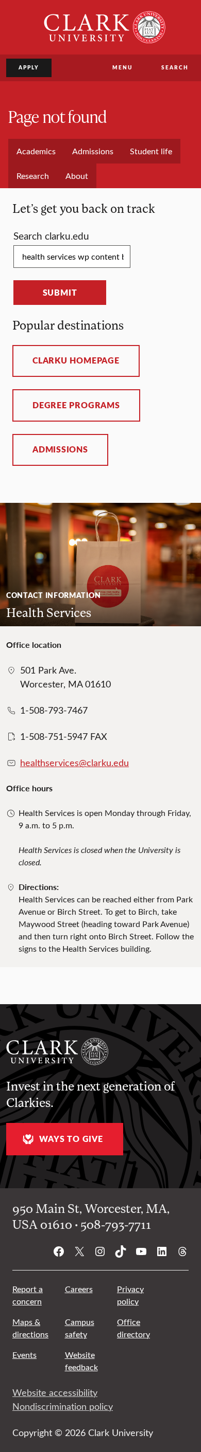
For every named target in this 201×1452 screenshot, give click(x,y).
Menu (122, 67)
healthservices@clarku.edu (74, 762)
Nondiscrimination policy (62, 1406)
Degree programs (76, 405)
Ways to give (71, 1139)
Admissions (60, 449)
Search (175, 67)
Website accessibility (54, 1392)
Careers (79, 1288)
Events (24, 1354)
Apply (29, 67)
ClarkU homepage (76, 360)
